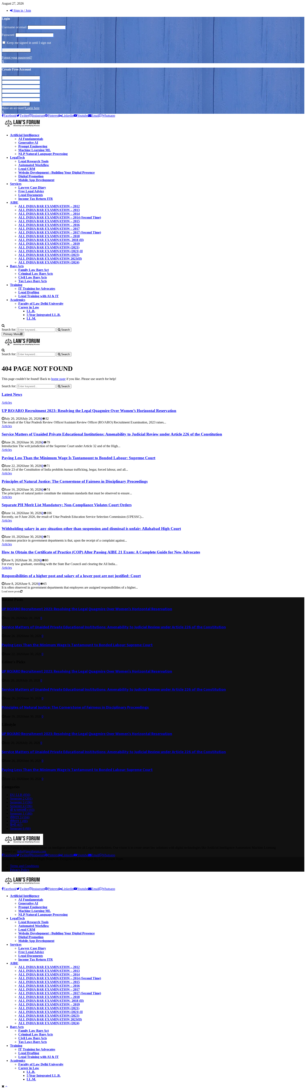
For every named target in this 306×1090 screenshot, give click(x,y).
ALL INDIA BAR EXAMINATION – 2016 (49, 225)
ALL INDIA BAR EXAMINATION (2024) (48, 262)
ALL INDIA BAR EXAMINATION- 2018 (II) (51, 240)
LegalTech (17, 157)
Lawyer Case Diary (32, 187)
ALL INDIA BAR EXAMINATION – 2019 (49, 243)
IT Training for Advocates (36, 288)
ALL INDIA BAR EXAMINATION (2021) (48, 247)
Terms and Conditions (24, 866)
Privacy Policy (19, 869)
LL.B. (31, 311)
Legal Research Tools (33, 161)
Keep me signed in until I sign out (28, 43)
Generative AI (28, 142)
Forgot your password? (17, 57)
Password (8, 35)
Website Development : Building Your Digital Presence (56, 172)
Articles (7, 402)
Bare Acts (17, 266)
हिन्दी (16, 824)
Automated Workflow (33, 165)
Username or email (14, 27)
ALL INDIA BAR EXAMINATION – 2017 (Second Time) (59, 232)
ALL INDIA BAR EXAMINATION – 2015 (49, 221)
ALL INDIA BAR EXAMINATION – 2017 (49, 228)
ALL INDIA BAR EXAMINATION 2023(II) (50, 258)
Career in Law (28, 307)
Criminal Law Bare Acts (35, 273)
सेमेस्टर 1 (19, 821)
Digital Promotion (31, 176)
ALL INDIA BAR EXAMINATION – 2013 (49, 210)
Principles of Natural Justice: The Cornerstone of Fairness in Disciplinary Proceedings (75, 481)
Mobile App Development (36, 180)
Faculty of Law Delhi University (40, 303)
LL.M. (31, 318)
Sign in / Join (22, 10)
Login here (32, 108)
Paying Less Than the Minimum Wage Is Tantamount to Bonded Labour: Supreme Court (78, 458)
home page (58, 379)
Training (16, 285)
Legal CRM (26, 169)
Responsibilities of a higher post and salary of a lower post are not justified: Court (71, 576)
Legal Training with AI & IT (38, 296)
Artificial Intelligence (24, 135)
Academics (17, 300)
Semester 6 (20, 828)
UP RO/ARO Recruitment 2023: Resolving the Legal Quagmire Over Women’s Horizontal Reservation (89, 410)
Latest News (12, 394)
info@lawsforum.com (31, 851)
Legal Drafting (28, 292)
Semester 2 (21, 798)
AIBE (14, 202)
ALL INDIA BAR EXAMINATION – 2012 (49, 206)
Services (15, 184)
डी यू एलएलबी (22, 810)
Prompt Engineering (32, 146)
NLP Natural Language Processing (43, 154)
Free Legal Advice (31, 191)
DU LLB (20, 795)
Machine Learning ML (34, 150)
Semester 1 (21, 813)
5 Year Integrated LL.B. (44, 315)
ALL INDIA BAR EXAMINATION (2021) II (50, 251)
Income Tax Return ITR (35, 198)
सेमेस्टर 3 (19, 817)
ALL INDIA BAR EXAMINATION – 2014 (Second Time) (59, 217)
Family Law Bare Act (33, 270)
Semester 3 (21, 802)
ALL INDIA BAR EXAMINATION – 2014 (49, 213)
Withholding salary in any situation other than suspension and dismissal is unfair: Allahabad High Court (91, 528)
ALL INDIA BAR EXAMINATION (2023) (48, 255)
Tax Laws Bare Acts (32, 281)
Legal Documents (30, 195)
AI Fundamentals (30, 139)
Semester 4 (21, 806)
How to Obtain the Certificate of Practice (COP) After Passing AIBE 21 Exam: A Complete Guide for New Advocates (101, 552)
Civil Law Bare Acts (32, 277)
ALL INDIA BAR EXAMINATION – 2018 (49, 236)
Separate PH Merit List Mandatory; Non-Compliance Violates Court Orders (67, 505)
